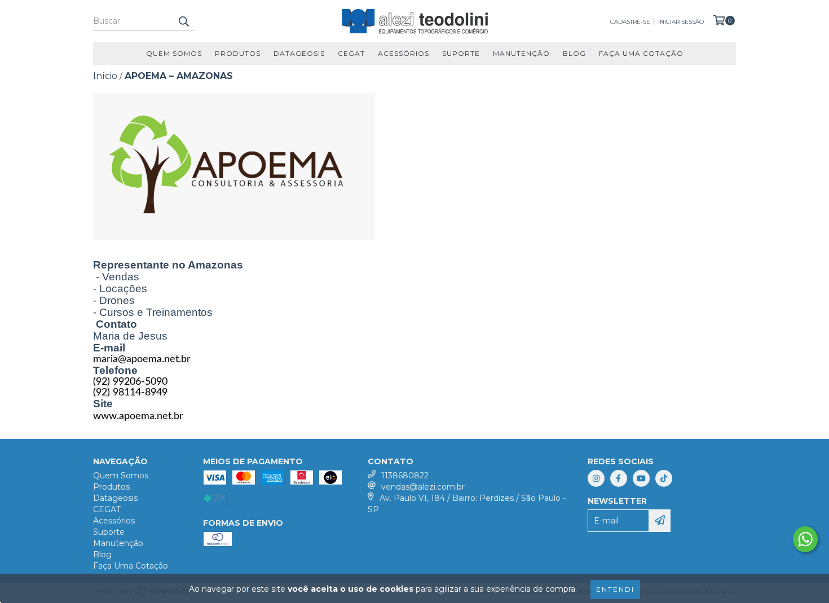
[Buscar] (183, 21)
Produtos (238, 53)
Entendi (615, 589)
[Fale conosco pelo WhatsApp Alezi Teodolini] (805, 539)
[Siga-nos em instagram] (596, 478)
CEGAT (351, 53)
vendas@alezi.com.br (423, 487)
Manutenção (521, 53)
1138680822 (405, 475)
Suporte (461, 53)
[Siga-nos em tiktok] (663, 478)
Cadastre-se (630, 21)
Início (105, 76)
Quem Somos (174, 53)
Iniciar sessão (681, 21)
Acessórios (403, 53)
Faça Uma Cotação (641, 53)
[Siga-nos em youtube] (641, 478)
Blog (574, 53)
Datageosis (299, 53)
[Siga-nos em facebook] (618, 478)
